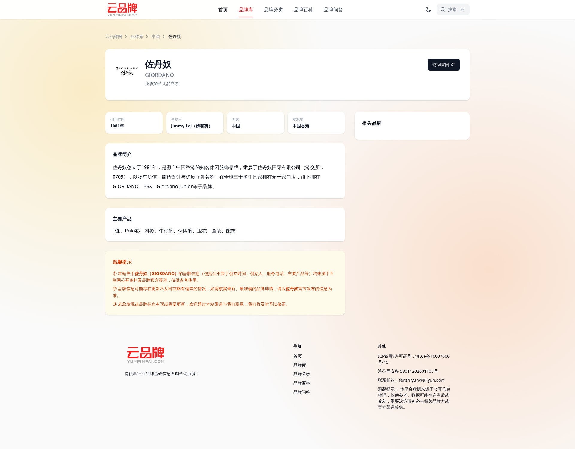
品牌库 (246, 9)
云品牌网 (113, 36)
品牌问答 (333, 9)
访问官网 (440, 64)
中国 (156, 36)
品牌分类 (273, 9)
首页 (223, 9)
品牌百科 (303, 9)
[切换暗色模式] (428, 10)
